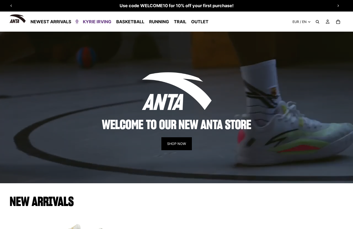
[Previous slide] (11, 5)
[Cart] (338, 22)
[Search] (317, 22)
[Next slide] (338, 5)
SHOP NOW (176, 144)
